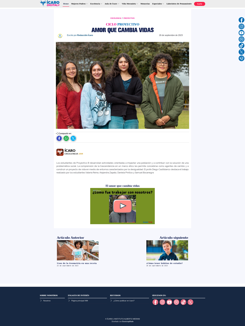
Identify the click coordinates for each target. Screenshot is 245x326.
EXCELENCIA (116, 18)
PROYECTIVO (129, 18)
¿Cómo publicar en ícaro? (123, 301)
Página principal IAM (79, 301)
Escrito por (80, 35)
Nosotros (47, 301)
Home (66, 4)
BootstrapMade (127, 321)
